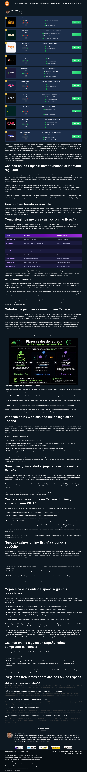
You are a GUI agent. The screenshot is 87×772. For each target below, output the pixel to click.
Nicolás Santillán (14, 10)
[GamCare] (19, 747)
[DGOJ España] (55, 747)
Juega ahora (76, 22)
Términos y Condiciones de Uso (73, 753)
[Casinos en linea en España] (7, 3)
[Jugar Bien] (43, 747)
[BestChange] (68, 747)
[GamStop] (31, 747)
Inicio (16, 3)
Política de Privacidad (76, 751)
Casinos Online (24, 751)
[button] (48, 3)
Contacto (53, 751)
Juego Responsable (63, 751)
